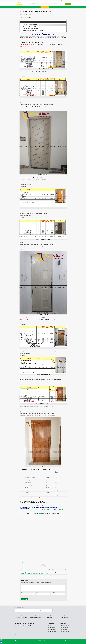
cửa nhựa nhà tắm (31, 572)
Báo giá (42, 7)
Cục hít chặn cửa (62, 7)
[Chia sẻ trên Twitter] (41, 566)
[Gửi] (56, 4)
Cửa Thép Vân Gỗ (53, 7)
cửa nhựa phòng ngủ (45, 572)
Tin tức (47, 7)
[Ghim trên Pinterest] (45, 566)
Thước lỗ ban (66, 0)
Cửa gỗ (22, 7)
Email (37, 592)
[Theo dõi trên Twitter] (18, 641)
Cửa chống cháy (29, 7)
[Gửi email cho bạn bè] (43, 566)
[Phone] (1, 640)
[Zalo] (1, 642)
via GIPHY (21, 562)
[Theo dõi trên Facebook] (15, 641)
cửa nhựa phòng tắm (52, 572)
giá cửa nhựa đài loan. (44, 573)
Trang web (53, 592)
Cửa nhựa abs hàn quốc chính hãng (26, 44)
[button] (68, 4)
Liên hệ (70, 0)
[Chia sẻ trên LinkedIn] (46, 566)
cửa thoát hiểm (33, 573)
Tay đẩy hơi (17, 9)
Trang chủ (17, 7)
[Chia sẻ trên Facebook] (39, 566)
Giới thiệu (62, 0)
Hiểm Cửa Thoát (29, 14)
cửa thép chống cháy (26, 573)
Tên (21, 592)
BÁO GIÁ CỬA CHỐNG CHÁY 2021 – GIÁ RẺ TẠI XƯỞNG (31, 576)
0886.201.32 (31, 507)
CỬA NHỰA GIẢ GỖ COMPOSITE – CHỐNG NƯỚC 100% (55, 576)
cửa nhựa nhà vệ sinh (37, 572)
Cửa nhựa (37, 7)
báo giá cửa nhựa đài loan (50, 569)
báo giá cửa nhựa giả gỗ (59, 569)
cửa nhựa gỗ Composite (24, 572)
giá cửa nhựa (38, 573)
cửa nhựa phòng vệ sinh (60, 572)
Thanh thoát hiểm (25, 9)
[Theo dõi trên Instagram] (16, 641)
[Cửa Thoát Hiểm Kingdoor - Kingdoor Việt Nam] (21, 3)
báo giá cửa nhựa (43, 569)
